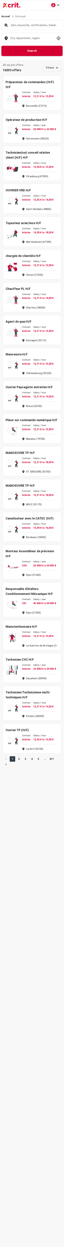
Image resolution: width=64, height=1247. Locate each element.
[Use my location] (58, 38)
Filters (50, 67)
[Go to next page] (6, 764)
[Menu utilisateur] (55, 5)
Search (32, 50)
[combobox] (32, 40)
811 (52, 759)
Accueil (5, 16)
